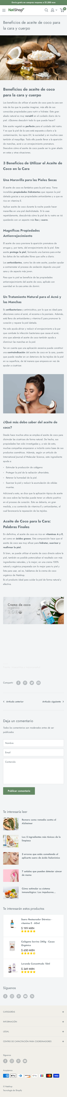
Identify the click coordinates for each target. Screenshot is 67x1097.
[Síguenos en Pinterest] (19, 996)
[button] (28, 931)
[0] (62, 10)
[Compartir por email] (38, 682)
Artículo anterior (15, 701)
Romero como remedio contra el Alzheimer (39, 821)
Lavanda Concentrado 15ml (35, 963)
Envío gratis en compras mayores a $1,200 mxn (33, 2)
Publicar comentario (19, 791)
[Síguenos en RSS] (32, 996)
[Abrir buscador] (46, 10)
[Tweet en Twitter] (32, 682)
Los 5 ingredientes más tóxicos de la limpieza (41, 838)
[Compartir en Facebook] (18, 682)
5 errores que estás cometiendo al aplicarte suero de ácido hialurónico (41, 855)
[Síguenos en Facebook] (5, 996)
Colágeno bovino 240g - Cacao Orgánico (38, 943)
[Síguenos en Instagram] (12, 996)
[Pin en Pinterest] (25, 682)
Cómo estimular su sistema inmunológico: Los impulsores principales (38, 890)
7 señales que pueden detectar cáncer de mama (42, 873)
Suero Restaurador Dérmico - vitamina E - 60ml (36, 921)
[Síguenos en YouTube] (25, 996)
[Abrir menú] (3, 10)
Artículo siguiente (51, 701)
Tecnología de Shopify (12, 1090)
